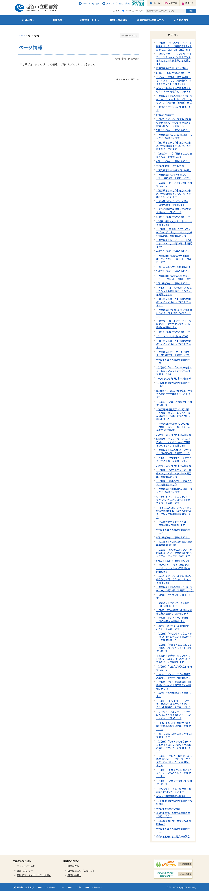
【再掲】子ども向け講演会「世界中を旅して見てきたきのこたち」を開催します (173, 579)
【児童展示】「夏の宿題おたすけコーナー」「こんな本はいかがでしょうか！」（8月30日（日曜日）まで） (175, 99)
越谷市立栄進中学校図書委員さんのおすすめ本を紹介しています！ (173, 90)
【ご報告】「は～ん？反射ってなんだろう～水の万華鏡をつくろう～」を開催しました (174, 291)
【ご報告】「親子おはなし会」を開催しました (174, 184)
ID (143, 10)
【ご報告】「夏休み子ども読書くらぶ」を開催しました (174, 482)
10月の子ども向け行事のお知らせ (173, 465)
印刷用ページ (131, 35)
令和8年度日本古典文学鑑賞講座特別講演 (174, 802)
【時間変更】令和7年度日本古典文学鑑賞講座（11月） (174, 543)
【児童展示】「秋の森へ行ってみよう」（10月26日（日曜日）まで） (174, 451)
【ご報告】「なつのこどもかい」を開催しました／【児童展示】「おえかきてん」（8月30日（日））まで (174, 46)
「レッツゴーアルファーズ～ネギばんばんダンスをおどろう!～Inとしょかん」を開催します (173, 715)
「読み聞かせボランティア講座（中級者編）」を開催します (172, 523)
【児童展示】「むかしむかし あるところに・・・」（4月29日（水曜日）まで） (174, 243)
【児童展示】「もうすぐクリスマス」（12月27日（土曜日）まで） (173, 353)
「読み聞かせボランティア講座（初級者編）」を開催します (172, 203)
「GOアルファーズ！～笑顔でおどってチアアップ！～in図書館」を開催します (173, 568)
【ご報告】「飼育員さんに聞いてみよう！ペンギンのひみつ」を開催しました (174, 773)
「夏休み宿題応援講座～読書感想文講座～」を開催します (173, 210)
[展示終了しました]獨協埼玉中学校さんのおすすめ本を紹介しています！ (174, 394)
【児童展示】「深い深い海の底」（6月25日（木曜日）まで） (174, 136)
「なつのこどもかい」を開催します (173, 108)
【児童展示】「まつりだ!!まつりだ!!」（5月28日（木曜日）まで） (173, 176)
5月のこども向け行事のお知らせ (173, 217)
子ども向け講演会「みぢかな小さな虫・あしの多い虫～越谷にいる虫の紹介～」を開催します (173, 659)
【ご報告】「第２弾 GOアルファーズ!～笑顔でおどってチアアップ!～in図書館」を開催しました (174, 232)
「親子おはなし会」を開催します (173, 266)
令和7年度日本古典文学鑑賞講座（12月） (173, 531)
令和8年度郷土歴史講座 (168, 808)
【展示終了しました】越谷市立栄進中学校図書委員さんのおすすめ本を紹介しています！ (173, 146)
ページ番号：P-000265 (126, 58)
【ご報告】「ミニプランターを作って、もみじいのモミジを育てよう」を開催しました (174, 370)
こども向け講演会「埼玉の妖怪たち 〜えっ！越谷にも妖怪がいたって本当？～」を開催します (173, 80)
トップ (21, 35)
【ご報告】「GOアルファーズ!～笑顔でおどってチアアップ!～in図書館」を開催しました (173, 473)
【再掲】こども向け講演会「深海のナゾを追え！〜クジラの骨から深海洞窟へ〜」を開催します (173, 122)
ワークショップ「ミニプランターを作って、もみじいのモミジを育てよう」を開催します (173, 500)
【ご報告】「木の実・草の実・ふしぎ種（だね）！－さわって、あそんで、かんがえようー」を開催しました (174, 760)
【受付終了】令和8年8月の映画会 (173, 170)
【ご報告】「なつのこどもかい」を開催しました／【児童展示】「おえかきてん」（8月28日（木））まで (174, 553)
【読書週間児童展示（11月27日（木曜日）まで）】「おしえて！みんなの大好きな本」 (173, 427)
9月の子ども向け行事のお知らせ (173, 537)
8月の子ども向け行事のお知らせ (173, 560)
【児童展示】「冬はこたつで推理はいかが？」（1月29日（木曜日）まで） (174, 313)
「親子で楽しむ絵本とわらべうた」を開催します (174, 223)
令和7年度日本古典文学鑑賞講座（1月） (173, 384)
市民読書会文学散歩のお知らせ (172, 68)
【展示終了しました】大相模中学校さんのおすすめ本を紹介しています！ (173, 302)
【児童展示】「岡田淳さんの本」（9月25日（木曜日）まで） (174, 490)
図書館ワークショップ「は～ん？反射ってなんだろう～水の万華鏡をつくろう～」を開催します (173, 442)
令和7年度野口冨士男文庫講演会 (173, 836)
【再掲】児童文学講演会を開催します (173, 694)
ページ (128, 10)
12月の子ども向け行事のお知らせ (173, 378)
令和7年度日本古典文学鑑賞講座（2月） (173, 361)
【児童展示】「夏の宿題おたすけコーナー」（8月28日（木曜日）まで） (175, 588)
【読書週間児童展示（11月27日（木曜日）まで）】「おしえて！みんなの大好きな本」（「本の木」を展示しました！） (173, 414)
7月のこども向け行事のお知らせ (173, 130)
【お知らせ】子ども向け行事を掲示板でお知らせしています (173, 790)
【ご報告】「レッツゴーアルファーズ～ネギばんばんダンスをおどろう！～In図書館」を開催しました (174, 704)
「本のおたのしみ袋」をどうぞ (172, 336)
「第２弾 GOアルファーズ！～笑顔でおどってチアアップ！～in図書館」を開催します (173, 324)
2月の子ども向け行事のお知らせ (173, 283)
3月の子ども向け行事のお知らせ (173, 271)
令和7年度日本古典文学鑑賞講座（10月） (173, 830)
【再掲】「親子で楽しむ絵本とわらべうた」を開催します (174, 627)
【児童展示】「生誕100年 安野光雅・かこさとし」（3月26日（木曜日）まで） (173, 259)
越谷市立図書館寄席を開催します (173, 796)
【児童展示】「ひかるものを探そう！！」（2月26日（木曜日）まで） (175, 277)
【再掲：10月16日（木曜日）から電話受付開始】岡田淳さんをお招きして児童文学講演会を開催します (174, 512)
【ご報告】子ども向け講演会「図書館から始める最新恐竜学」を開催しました (173, 685)
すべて (118, 10)
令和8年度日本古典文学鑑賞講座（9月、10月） (173, 814)
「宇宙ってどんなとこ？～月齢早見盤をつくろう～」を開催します (173, 675)
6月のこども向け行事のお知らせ (173, 161)
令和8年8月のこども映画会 (170, 165)
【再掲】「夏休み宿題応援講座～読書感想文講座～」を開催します (174, 611)
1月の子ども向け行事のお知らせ (173, 331)
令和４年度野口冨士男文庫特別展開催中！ (173, 822)
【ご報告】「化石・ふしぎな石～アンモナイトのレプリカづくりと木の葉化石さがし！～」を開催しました (174, 746)
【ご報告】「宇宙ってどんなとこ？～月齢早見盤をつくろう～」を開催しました (174, 648)
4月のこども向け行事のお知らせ (173, 251)
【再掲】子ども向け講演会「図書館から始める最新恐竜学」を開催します (173, 726)
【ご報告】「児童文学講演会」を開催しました (174, 403)
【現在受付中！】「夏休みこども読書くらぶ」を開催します (174, 155)
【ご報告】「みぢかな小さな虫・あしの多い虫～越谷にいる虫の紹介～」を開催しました (174, 637)
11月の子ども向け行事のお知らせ (173, 434)
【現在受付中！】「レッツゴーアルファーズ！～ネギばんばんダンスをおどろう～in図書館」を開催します (174, 58)
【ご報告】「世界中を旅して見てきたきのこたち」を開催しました (174, 459)
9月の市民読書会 (165, 114)
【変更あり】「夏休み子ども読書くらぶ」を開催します (174, 604)
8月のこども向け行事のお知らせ (173, 72)
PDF (136, 10)
